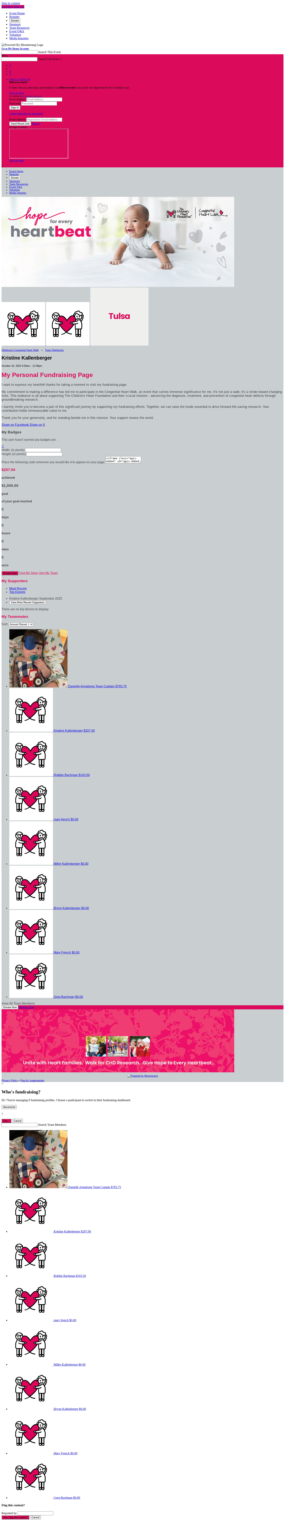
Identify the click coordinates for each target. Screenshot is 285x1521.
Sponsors (15, 24)
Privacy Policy (10, 1080)
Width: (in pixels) (13, 450)
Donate (15, 20)
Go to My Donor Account (15, 48)
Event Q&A (16, 31)
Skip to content (11, 3)
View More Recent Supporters (27, 602)
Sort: (5, 624)
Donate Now (10, 573)
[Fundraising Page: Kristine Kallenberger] (24, 344)
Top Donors (17, 592)
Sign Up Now (16, 93)
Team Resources (19, 27)
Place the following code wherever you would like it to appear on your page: (53, 462)
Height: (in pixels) (14, 454)
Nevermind (9, 1107)
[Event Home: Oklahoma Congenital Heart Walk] (119, 344)
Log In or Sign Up (13, 6)
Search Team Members (52, 1124)
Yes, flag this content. (15, 1517)
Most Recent (18, 588)
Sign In (36, 123)
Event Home (17, 13)
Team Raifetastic (54, 350)
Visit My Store (28, 573)
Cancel (17, 1120)
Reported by (9, 1513)
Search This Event (49, 52)
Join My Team (48, 573)
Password (14, 103)
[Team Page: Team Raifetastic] (68, 344)
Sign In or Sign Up (19, 79)
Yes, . (6, 1120)
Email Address (17, 99)
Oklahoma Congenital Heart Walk (20, 350)
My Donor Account (32, 96)
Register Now (26, 1007)
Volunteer (15, 34)
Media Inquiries (18, 38)
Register (14, 16)
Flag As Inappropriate (32, 1080)
